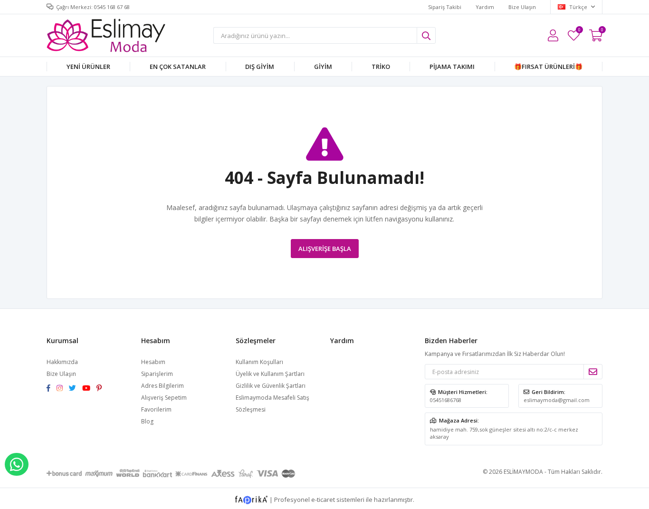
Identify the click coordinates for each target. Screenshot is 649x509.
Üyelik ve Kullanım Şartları (270, 374)
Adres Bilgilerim (162, 386)
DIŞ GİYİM (259, 66)
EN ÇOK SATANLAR (178, 66)
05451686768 (445, 399)
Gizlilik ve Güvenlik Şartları (270, 386)
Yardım (485, 6)
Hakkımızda (62, 362)
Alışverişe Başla (324, 248)
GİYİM (323, 66)
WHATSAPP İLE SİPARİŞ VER (17, 464)
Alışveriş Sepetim (164, 398)
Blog (147, 421)
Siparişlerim (157, 374)
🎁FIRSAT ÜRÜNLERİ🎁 (548, 66)
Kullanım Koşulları (259, 362)
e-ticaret (323, 499)
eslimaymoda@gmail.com (557, 399)
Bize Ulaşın (522, 6)
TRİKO (381, 66)
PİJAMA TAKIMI (452, 66)
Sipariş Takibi (444, 6)
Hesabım (153, 362)
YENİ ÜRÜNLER (88, 66)
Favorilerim (579, 31)
